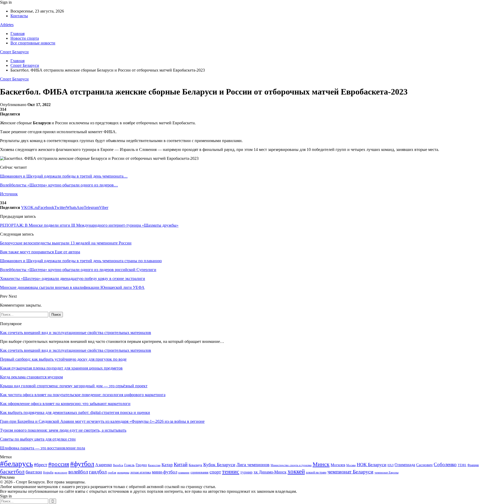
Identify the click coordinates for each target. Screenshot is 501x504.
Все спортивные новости (32, 43)
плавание (183, 472)
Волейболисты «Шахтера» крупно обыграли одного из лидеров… (59, 185)
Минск (321, 464)
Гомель (129, 465)
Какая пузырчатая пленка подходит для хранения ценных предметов (61, 368)
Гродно (141, 465)
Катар (167, 464)
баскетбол (12, 471)
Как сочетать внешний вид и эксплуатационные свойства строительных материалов (75, 332)
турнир (246, 472)
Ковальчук (195, 465)
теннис (230, 471)
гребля (112, 472)
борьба (48, 472)
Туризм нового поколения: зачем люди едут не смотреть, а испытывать (63, 430)
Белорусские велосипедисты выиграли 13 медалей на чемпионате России (66, 243)
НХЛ (390, 465)
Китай (181, 464)
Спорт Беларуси (14, 52)
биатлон (34, 471)
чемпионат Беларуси (350, 471)
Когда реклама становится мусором (31, 377)
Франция (473, 465)
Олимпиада (405, 464)
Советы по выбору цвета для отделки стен (38, 439)
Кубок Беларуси (219, 464)
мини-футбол (164, 472)
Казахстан (154, 465)
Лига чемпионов (253, 464)
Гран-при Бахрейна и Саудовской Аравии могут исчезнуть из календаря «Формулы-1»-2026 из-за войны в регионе (102, 421)
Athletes (7, 24)
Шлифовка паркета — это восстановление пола (42, 448)
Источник (9, 194)
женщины (123, 472)
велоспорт (61, 472)
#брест (40, 464)
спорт (215, 471)
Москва (351, 465)
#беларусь (16, 463)
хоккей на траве (316, 472)
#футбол (82, 464)
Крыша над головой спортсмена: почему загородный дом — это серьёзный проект (73, 386)
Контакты (19, 16)
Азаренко (103, 464)
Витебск (118, 465)
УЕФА (462, 465)
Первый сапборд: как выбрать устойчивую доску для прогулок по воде (63, 359)
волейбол (78, 471)
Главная (17, 33)
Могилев (338, 465)
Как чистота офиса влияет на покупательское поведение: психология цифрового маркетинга (82, 394)
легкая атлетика (140, 472)
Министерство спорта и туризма (291, 465)
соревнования (199, 472)
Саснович (424, 465)
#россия (58, 464)
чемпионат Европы (386, 472)
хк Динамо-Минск (270, 472)
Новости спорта (24, 38)
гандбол (98, 471)
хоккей (296, 471)
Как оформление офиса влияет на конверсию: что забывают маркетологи (65, 403)
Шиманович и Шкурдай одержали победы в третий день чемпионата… (64, 176)
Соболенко (445, 464)
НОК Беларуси (371, 464)
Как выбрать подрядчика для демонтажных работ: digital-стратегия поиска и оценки (75, 412)
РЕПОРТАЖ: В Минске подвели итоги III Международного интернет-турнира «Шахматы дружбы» (89, 225)
